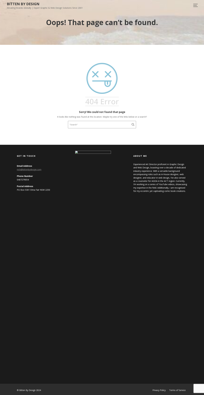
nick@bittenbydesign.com (29, 169)
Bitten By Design (23, 3)
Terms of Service (177, 390)
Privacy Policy (159, 390)
